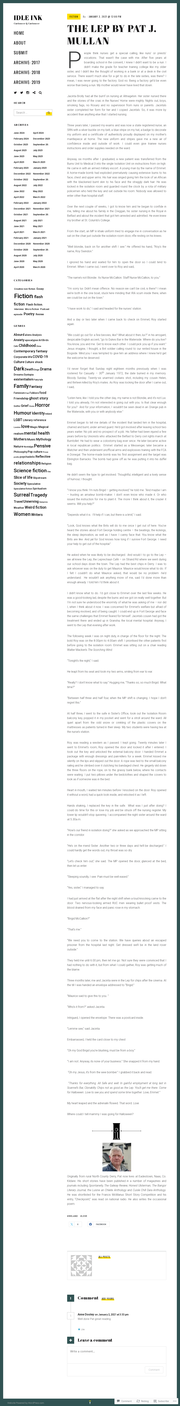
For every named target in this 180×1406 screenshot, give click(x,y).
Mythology (43, 439)
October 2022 (21, 179)
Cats (16, 346)
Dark (19, 369)
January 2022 (40, 203)
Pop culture (35, 451)
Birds (45, 340)
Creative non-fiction (24, 289)
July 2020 (38, 255)
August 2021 (20, 220)
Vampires (43, 502)
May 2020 (38, 261)
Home (19, 33)
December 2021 (22, 208)
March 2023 (39, 162)
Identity (38, 413)
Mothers (20, 439)
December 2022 (22, 173)
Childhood (27, 345)
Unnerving (31, 502)
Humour (22, 413)
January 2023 (40, 168)
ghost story (38, 398)
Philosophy (20, 451)
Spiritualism (39, 488)
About (20, 42)
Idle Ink (28, 17)
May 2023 (38, 156)
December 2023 (41, 138)
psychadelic (27, 456)
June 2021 (19, 226)
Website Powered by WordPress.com (25, 1403)
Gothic (17, 406)
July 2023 (38, 150)
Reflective (43, 457)
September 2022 (41, 179)
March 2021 (39, 232)
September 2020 (41, 249)
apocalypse (31, 340)
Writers (37, 515)
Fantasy (35, 386)
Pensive (42, 445)
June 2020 (19, 261)
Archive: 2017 (27, 62)
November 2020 (41, 243)
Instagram (30, 92)
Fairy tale (38, 379)
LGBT (18, 420)
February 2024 (21, 138)
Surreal (22, 495)
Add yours (108, 1298)
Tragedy (38, 495)
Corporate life (23, 357)
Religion (46, 463)
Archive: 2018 (27, 72)
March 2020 (39, 267)
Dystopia (29, 374)
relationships (27, 463)
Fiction (74, 16)
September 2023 (41, 144)
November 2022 (41, 173)
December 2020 (22, 243)
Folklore (34, 393)
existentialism (23, 379)
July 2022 (38, 185)
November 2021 (41, 208)
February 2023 (21, 168)
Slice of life (23, 477)
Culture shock (34, 362)
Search (40, 92)
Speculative (33, 483)
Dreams (18, 374)
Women (22, 514)
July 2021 (38, 220)
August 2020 (20, 255)
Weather (19, 507)
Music (31, 439)
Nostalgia (28, 447)
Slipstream (39, 477)
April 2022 (19, 197)
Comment (154, 1369)
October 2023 (21, 144)
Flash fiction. (34, 304)
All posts (104, 1256)
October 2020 (21, 249)
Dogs (36, 369)
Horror (42, 405)
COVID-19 (40, 357)
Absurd (19, 335)
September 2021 (41, 214)
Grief (25, 406)
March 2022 (39, 197)
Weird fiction (35, 507)
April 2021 (19, 232)
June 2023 (19, 156)
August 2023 (20, 150)
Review (40, 314)
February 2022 (21, 203)
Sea (49, 471)
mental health (37, 433)
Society (20, 483)
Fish (27, 393)
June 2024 (19, 133)
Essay (40, 288)
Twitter (15, 92)
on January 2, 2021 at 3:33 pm (112, 1314)
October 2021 (21, 214)
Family (21, 386)
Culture (19, 362)
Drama (46, 369)
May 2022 (38, 191)
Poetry (29, 314)
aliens (28, 334)
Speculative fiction (23, 489)
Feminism (19, 393)
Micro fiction (32, 309)
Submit (21, 52)
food (42, 393)
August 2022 (20, 185)
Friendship (21, 398)
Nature (18, 446)
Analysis (37, 334)
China (38, 346)
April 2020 (19, 267)
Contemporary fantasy (30, 351)
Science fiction (30, 470)
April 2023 (19, 162)
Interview (19, 309)
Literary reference (34, 420)
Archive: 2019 (27, 82)
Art (40, 340)
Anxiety (19, 340)
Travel (18, 502)
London (17, 427)
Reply (136, 1314)
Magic (34, 427)
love (84, 1216)
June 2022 (19, 191)
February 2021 (21, 238)
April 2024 (38, 133)
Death (29, 369)
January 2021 (40, 238)
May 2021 (38, 226)
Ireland (73, 1216)
